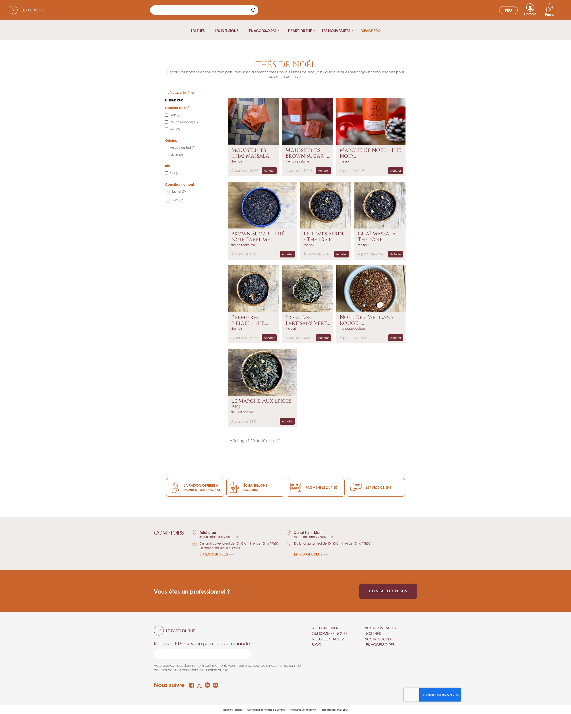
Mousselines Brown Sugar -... (308, 153)
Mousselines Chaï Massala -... (253, 153)
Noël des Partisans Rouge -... (366, 320)
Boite (177, 200)
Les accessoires (379, 644)
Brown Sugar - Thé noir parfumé (257, 237)
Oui (175, 173)
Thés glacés (379, 10)
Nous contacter (328, 639)
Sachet (179, 191)
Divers (176, 154)
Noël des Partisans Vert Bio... (306, 320)
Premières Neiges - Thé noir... (248, 320)
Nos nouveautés (380, 628)
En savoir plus (214, 554)
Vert (175, 129)
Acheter (269, 171)
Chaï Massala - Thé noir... (378, 237)
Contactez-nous (388, 591)
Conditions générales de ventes (266, 709)
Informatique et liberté (303, 709)
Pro (508, 10)
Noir (175, 115)
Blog (316, 644)
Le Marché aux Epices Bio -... (261, 404)
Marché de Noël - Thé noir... (370, 153)
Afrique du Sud (183, 147)
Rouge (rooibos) (184, 122)
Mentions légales (233, 709)
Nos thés (372, 633)
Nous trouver (325, 628)
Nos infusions (377, 639)
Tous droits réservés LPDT (335, 709)
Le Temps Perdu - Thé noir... (324, 237)
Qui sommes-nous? (329, 633)
